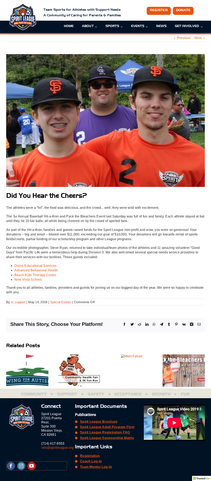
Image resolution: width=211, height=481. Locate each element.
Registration (90, 456)
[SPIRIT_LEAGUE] (23, 5)
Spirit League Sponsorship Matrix (107, 438)
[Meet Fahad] (131, 356)
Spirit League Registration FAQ (105, 432)
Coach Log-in (91, 461)
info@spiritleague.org (57, 447)
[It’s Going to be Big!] (184, 356)
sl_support (18, 302)
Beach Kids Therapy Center (35, 275)
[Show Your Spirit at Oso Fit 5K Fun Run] (79, 356)
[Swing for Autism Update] (27, 356)
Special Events (60, 302)
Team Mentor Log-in (96, 467)
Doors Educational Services (35, 265)
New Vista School (27, 279)
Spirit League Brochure (98, 421)
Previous (184, 38)
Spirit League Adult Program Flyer (107, 427)
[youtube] (31, 466)
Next (198, 38)
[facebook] (11, 466)
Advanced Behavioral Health (36, 270)
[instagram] (21, 466)
